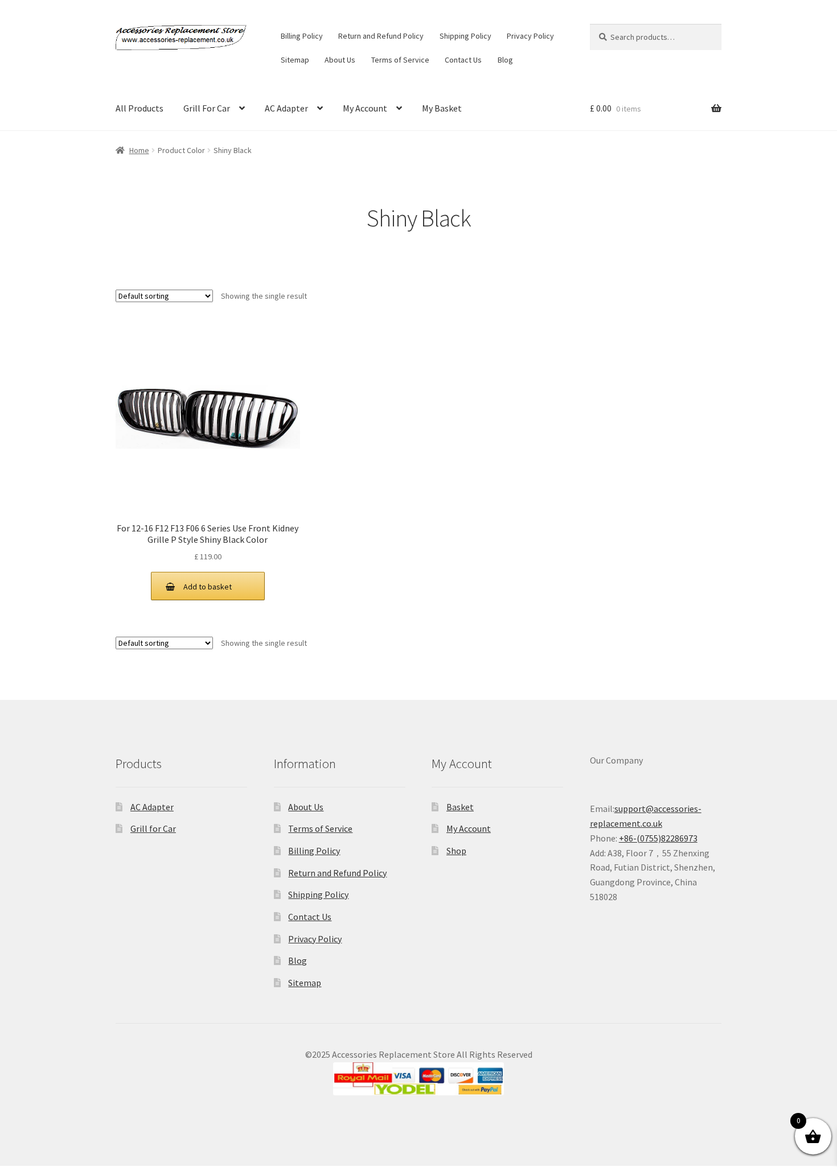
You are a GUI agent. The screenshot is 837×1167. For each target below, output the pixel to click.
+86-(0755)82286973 (658, 838)
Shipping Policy (465, 36)
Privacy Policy (530, 36)
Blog (505, 60)
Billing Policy (302, 36)
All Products (139, 108)
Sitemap (295, 60)
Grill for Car (153, 828)
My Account (365, 108)
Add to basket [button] (207, 587)
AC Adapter (286, 108)
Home (139, 150)
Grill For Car (206, 108)
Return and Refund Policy (381, 36)
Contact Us (463, 60)
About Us (340, 60)
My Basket (442, 108)
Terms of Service (400, 60)
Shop (456, 850)
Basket (460, 807)
